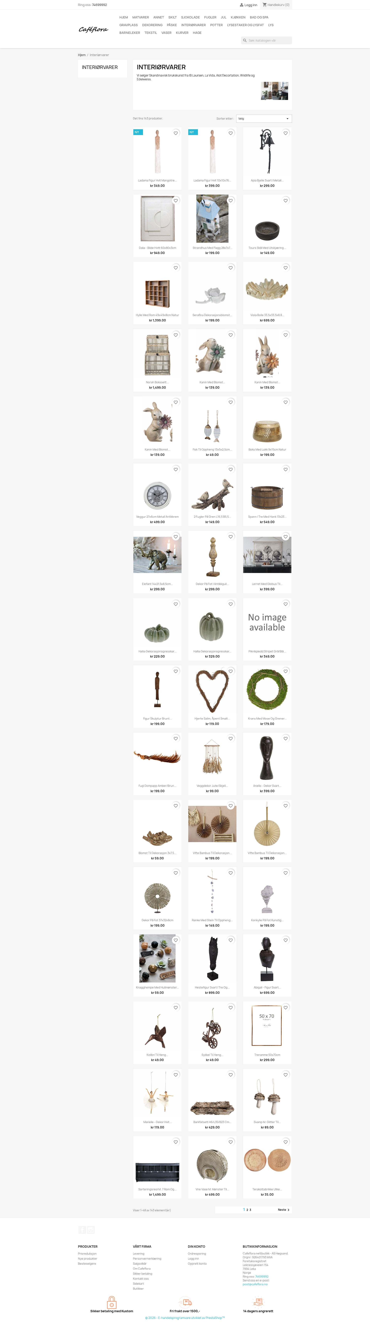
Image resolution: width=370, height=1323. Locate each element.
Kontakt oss (141, 1278)
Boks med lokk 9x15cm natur (267, 449)
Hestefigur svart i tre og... (212, 987)
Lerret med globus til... (267, 584)
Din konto (196, 1246)
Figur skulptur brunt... (157, 718)
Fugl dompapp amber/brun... (157, 786)
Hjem (123, 17)
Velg (264, 118)
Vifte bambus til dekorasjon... (212, 853)
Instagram (91, 1230)
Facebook (82, 1230)
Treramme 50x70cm (267, 1055)
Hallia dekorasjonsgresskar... (158, 651)
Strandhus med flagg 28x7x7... (212, 248)
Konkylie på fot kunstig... (267, 920)
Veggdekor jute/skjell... (212, 786)
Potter (216, 25)
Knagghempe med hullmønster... (157, 987)
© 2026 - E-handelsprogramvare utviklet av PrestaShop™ (185, 1318)
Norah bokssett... (157, 382)
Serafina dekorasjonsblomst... (212, 315)
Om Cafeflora (142, 1268)
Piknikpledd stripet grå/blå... (267, 651)
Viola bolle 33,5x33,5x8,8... (267, 315)
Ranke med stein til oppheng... (212, 920)
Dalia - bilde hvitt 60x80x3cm (157, 248)
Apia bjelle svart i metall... (267, 180)
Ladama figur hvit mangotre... (157, 180)
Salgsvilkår (140, 1263)
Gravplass (128, 25)
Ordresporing (197, 1253)
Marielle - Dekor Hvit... (157, 1122)
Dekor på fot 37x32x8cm (157, 920)
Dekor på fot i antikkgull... (212, 584)
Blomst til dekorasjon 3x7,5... (157, 853)
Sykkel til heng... (212, 1055)
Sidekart (138, 1283)
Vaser (166, 33)
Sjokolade (190, 17)
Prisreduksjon (87, 1253)
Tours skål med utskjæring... (267, 248)
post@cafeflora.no (255, 1284)
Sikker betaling (142, 1273)
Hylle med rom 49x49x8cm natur (157, 315)
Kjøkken (238, 17)
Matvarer (140, 17)
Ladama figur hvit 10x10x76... (212, 180)
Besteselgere (87, 1263)
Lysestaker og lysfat (245, 25)
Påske (172, 25)
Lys (271, 25)
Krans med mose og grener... (267, 718)
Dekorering (152, 25)
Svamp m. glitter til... (267, 1122)
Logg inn (193, 1258)
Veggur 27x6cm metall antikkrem (157, 516)
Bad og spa (259, 17)
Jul (223, 17)
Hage (197, 33)
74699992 (99, 5)
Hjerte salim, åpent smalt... (212, 718)
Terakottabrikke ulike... (267, 1189)
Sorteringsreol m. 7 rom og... (157, 1189)
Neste (284, 1210)
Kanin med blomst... (212, 382)
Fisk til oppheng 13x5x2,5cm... (212, 449)
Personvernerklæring (147, 1258)
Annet (158, 17)
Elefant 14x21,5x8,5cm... (157, 584)
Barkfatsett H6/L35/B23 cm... (212, 1122)
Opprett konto (197, 1263)
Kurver (182, 33)
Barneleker (129, 33)
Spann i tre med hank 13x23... (267, 516)
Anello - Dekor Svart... (267, 786)
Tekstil (151, 33)
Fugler (210, 17)
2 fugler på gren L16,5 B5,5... (212, 516)
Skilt (172, 17)
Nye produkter (87, 1258)
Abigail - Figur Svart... (267, 987)
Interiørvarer (193, 25)
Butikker (138, 1288)
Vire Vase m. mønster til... (212, 1189)
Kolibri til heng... (157, 1055)
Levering (138, 1253)
